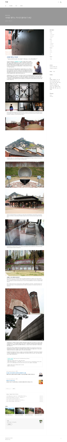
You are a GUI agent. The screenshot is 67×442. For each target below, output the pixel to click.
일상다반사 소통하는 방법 (53, 66)
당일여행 (51, 87)
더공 (6, 2)
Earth (51, 39)
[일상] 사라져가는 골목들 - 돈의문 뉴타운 (12, 401)
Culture (51, 37)
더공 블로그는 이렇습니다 (53, 68)
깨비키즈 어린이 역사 (10, 380)
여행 (55, 87)
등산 (56, 81)
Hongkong (51, 43)
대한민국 (55, 85)
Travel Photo (52, 85)
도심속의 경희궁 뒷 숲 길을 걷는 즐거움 (12, 398)
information (52, 46)
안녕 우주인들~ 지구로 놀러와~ (12, 422)
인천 (59, 79)
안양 (58, 85)
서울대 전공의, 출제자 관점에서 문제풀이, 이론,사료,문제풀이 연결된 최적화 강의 (20, 374)
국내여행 (10, 5)
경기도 (59, 86)
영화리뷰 (56, 86)
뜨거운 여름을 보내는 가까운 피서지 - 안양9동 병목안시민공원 (15, 396)
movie (53, 86)
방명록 (21, 5)
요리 (57, 79)
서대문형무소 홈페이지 (10, 358)
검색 (58, 2)
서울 (57, 82)
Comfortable (52, 34)
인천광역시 (51, 83)
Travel (11, 394)
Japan (51, 40)
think (51, 57)
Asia (58, 81)
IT (50, 53)
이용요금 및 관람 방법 (10, 359)
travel (51, 82)
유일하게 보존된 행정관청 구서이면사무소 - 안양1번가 (14, 397)
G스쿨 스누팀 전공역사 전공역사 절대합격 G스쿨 (16, 372)
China (51, 41)
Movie (51, 52)
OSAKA (51, 86)
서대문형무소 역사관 (18, 61)
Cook (51, 59)
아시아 (53, 82)
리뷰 (16, 5)
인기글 (54, 71)
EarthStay (51, 44)
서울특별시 (54, 79)
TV (50, 54)
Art (50, 49)
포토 (54, 83)
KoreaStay (51, 36)
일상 (55, 82)
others (51, 56)
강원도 (56, 83)
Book (51, 50)
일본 (54, 81)
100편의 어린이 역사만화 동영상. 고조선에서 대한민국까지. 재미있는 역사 (19, 382)
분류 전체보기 (52, 30)
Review (51, 47)
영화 (53, 87)
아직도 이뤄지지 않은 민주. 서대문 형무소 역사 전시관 (14, 400)
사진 (59, 87)
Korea (8, 394)
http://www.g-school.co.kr (11, 371)
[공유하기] (9, 389)
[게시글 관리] (10, 389)
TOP (61, 438)
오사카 (59, 82)
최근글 (51, 71)
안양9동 (51, 89)
